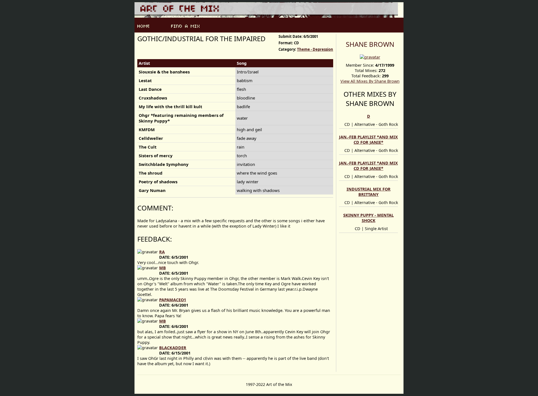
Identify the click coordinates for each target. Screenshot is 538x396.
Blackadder (172, 347)
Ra (162, 251)
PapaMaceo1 (172, 299)
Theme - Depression (315, 49)
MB (162, 267)
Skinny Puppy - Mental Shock (368, 217)
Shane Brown (370, 44)
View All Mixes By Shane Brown (370, 81)
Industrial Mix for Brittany (369, 191)
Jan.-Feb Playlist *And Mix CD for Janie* (368, 139)
